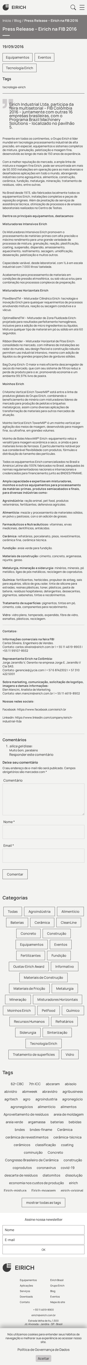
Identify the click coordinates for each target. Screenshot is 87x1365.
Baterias (17, 922)
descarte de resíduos (21, 1175)
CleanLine (69, 922)
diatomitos (51, 1175)
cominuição (33, 1152)
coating (67, 1144)
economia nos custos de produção (36, 1183)
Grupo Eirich (57, 1285)
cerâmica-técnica (67, 1137)
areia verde (14, 1122)
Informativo (64, 966)
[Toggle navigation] (81, 7)
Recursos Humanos (29, 1021)
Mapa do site (57, 1302)
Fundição (59, 955)
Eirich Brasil (57, 1280)
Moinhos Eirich (19, 1010)
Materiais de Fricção (29, 988)
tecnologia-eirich (14, 87)
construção (73, 1160)
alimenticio (47, 1106)
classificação (45, 1144)
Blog (17, 20)
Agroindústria (39, 911)
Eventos (44, 57)
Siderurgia (28, 1032)
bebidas (75, 1122)
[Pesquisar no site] (73, 7)
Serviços (25, 1291)
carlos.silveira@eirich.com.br (34, 647)
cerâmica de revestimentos (26, 1137)
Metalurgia (64, 988)
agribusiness (73, 1091)
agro (26, 1099)
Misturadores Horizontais (57, 999)
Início (7, 20)
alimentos (68, 1106)
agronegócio (72, 1099)
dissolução (74, 1175)
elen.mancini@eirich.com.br (34, 693)
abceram (53, 1084)
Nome (9, 821)
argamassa (36, 1122)
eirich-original (72, 1190)
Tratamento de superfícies (34, 1054)
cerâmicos (22, 1144)
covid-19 (68, 1167)
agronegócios (22, 1106)
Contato (25, 1302)
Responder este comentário (31, 754)
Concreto (28, 933)
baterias (57, 1122)
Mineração (18, 999)
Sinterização (57, 1032)
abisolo (70, 1084)
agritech (11, 1099)
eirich (73, 1183)
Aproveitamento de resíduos (26, 1114)
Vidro (70, 1054)
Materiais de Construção (43, 977)
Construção (56, 933)
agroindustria (46, 1099)
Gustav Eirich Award (28, 966)
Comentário (13, 780)
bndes (20, 1129)
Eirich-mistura (15, 1190)
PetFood (48, 1010)
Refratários (64, 1021)
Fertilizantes (31, 955)
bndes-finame (41, 1129)
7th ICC (35, 1084)
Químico (73, 1010)
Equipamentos (17, 57)
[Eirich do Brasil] (14, 7)
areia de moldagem (69, 1114)
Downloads (26, 1296)
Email (8, 845)
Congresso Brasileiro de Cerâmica (31, 1160)
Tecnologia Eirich (19, 68)
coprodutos (22, 1167)
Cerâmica (42, 922)
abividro (10, 1091)
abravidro (49, 1091)
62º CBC (17, 1084)
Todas (13, 911)
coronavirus (46, 1167)
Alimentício (70, 911)
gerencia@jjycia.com (29, 670)
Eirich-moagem (43, 1190)
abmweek (29, 1091)
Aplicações (26, 1285)
